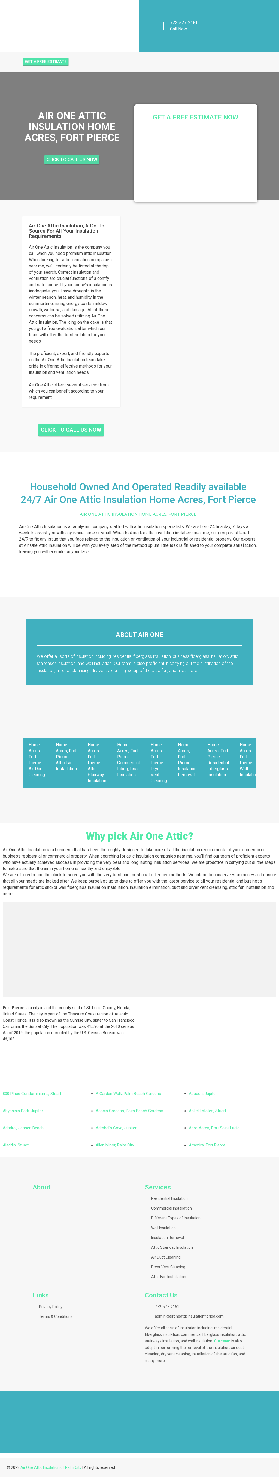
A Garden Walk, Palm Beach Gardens (128, 1093)
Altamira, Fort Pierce (207, 1145)
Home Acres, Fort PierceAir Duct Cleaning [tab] (37, 759)
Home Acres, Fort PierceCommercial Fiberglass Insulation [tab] (128, 759)
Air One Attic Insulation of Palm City (50, 1467)
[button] (139, 1443)
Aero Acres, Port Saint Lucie (214, 1128)
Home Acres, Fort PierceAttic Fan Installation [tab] (66, 756)
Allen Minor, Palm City (115, 1145)
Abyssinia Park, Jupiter (23, 1110)
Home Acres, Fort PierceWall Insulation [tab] (249, 759)
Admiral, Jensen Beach (23, 1128)
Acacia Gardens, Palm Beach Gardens (129, 1110)
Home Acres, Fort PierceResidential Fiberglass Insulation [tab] (218, 759)
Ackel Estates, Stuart (207, 1110)
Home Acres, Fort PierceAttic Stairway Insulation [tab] (97, 762)
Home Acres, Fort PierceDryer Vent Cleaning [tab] (159, 762)
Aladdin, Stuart (16, 1145)
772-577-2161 (184, 22)
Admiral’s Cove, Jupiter (116, 1128)
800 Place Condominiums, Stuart (32, 1093)
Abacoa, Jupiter (203, 1093)
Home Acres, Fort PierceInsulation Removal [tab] (187, 759)
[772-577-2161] (157, 26)
